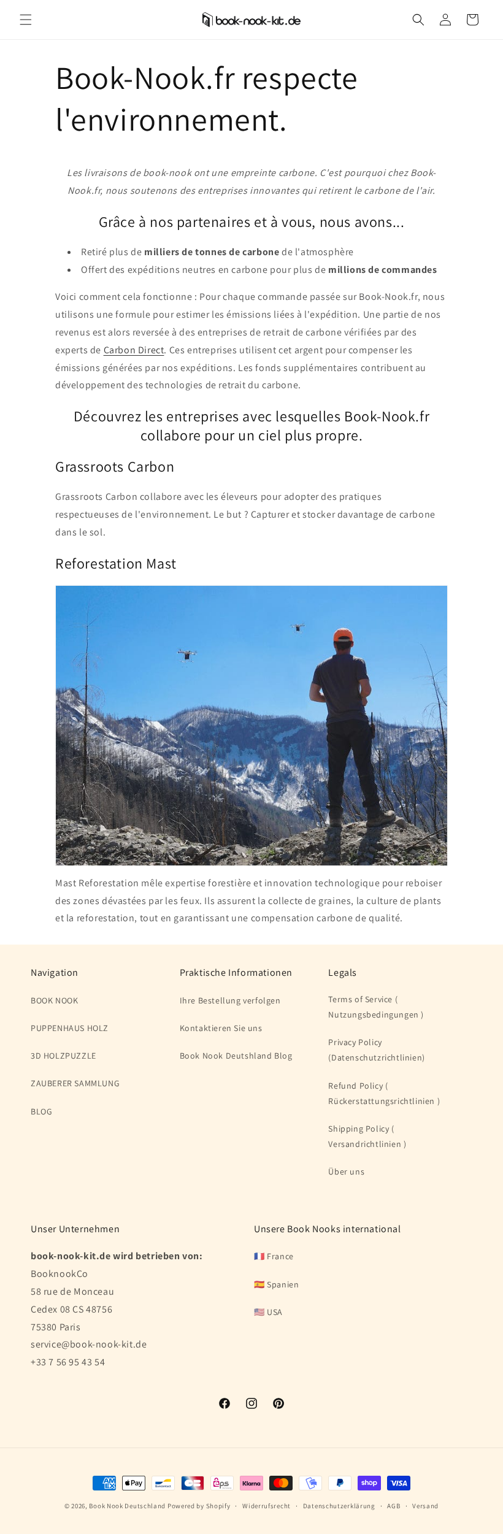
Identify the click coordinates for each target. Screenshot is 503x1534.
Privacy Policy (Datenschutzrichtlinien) (376, 1050)
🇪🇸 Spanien (276, 1284)
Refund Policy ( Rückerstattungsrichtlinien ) (384, 1093)
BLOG (41, 1111)
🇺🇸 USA (268, 1311)
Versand (425, 1505)
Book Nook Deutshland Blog (236, 1055)
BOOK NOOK (54, 1000)
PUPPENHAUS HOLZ (70, 1028)
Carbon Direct (134, 349)
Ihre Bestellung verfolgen (230, 1000)
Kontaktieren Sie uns (221, 1028)
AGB (393, 1505)
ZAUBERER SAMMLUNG (75, 1083)
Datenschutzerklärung (339, 1505)
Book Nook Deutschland (127, 1505)
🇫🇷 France (274, 1256)
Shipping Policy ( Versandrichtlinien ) (367, 1136)
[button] (25, 19)
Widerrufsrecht (266, 1505)
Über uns (346, 1171)
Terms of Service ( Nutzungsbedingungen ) (376, 1007)
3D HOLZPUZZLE (63, 1055)
